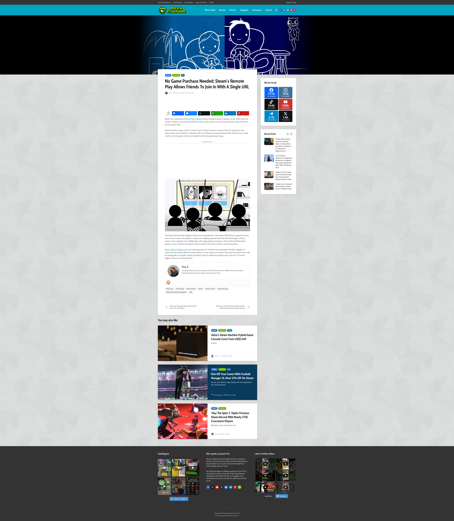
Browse (222, 10)
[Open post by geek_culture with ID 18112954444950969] (164, 467)
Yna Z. (170, 93)
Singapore (244, 10)
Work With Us (229, 516)
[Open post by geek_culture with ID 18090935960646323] (192, 467)
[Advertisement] (208, 103)
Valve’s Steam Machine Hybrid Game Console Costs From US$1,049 (232, 337)
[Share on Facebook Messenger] (191, 113)
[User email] (168, 282)
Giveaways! (257, 10)
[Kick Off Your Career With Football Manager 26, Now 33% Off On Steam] (182, 382)
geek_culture (164, 461)
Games (168, 75)
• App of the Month (200, 2)
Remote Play (191, 289)
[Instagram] (212, 487)
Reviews (232, 10)
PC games (169, 289)
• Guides (211, 2)
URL (190, 292)
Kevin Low (217, 356)
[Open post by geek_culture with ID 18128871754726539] (178, 467)
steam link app (223, 289)
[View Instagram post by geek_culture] (169, 475)
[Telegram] (230, 487)
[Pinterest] (235, 487)
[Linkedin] (226, 487)
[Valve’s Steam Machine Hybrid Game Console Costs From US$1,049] (182, 343)
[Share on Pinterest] (243, 113)
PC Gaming (180, 289)
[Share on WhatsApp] (217, 113)
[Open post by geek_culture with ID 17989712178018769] (178, 486)
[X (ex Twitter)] (221, 487)
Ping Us (269, 10)
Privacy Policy (219, 516)
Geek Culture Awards (164, 2)
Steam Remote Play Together (176, 292)
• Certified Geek (177, 2)
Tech (229, 330)
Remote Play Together (193, 119)
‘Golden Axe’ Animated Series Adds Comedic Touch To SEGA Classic (283, 186)
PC (182, 75)
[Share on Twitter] (204, 113)
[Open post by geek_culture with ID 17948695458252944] (192, 486)
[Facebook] (208, 487)
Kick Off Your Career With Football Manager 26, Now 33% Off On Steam (232, 376)
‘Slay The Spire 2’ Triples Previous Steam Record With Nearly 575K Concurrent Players (230, 417)
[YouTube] (217, 487)
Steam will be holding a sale (176, 249)
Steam (200, 289)
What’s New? (210, 10)
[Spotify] (239, 487)
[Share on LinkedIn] (230, 113)
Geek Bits (176, 75)
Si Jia (216, 434)
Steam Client (210, 289)
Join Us (236, 516)
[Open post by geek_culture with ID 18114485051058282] (164, 486)
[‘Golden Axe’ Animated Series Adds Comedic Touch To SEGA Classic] (269, 186)
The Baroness (218, 395)
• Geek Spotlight (188, 2)
